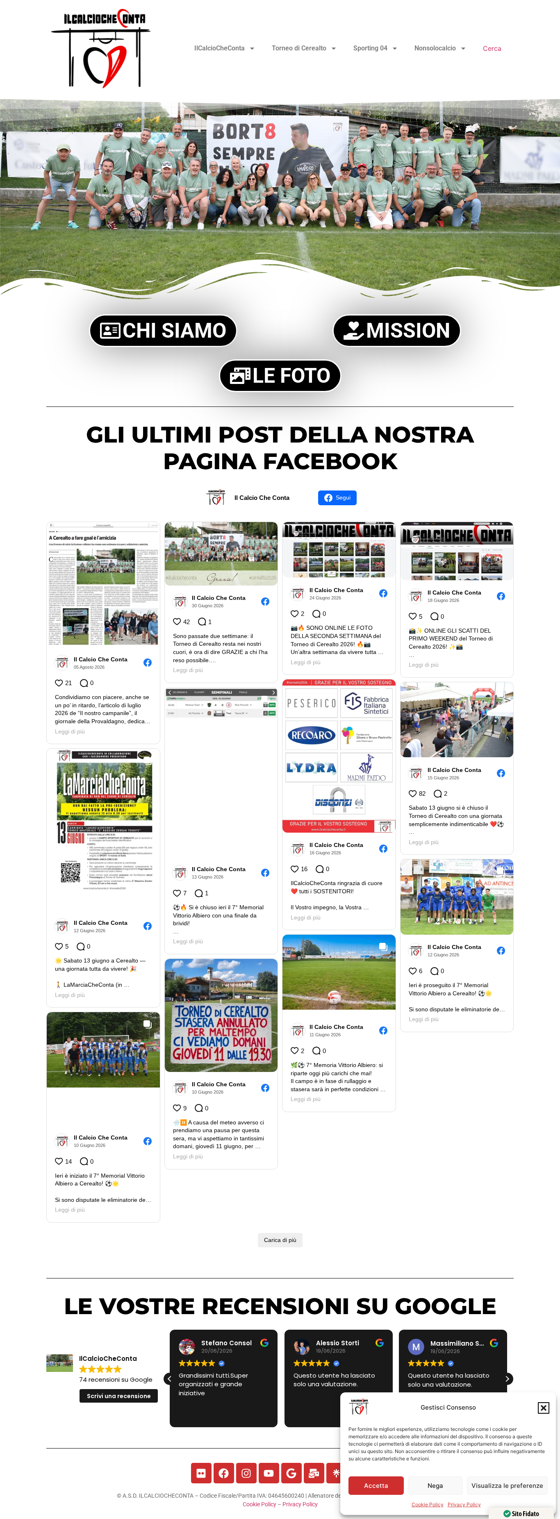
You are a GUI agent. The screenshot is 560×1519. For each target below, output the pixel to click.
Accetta (376, 1485)
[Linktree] (336, 1473)
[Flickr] (201, 1473)
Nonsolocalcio (435, 48)
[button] (544, 1408)
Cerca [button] (492, 48)
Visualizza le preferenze (507, 1485)
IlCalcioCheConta (219, 48)
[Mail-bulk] (314, 1473)
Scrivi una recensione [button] (119, 1396)
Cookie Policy (428, 1504)
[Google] (291, 1473)
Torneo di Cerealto (299, 48)
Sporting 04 (370, 48)
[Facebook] (224, 1473)
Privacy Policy (464, 1504)
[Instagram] (246, 1473)
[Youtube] (269, 1473)
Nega (435, 1485)
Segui (343, 497)
